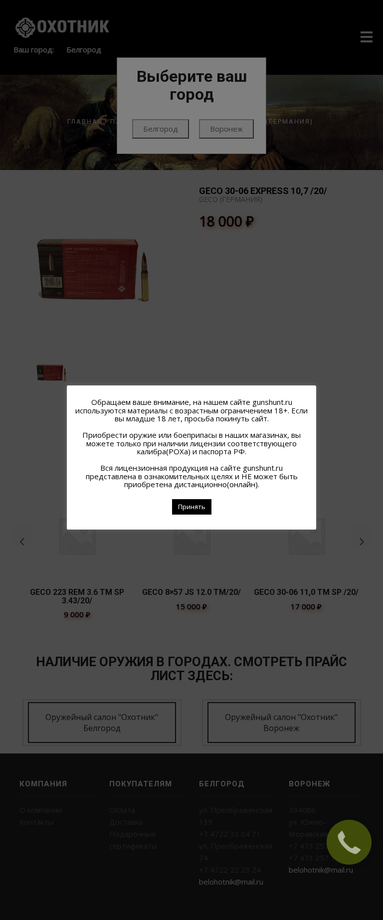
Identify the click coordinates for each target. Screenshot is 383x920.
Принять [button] (191, 506)
